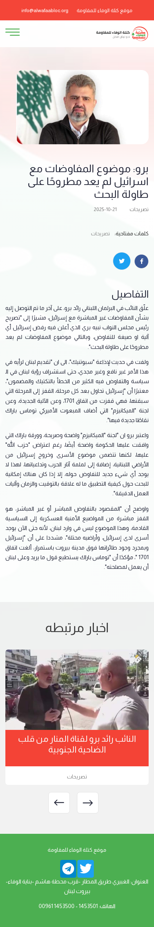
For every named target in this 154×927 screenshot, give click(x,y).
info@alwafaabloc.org (44, 10)
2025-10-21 (105, 209)
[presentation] (87, 802)
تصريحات (139, 209)
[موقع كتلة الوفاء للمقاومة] (122, 33)
